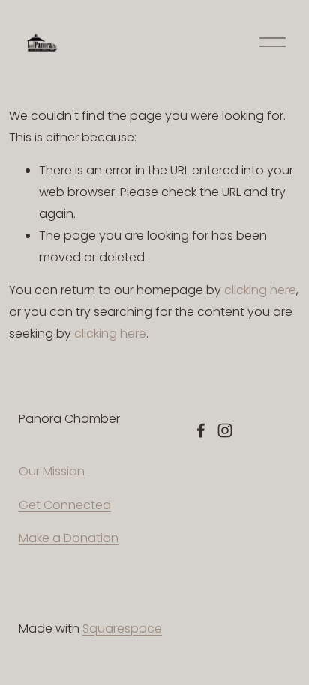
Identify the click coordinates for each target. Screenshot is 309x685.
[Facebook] (201, 430)
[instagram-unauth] (225, 430)
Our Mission (52, 471)
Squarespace (122, 628)
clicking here (260, 290)
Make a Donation (68, 538)
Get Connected (65, 505)
